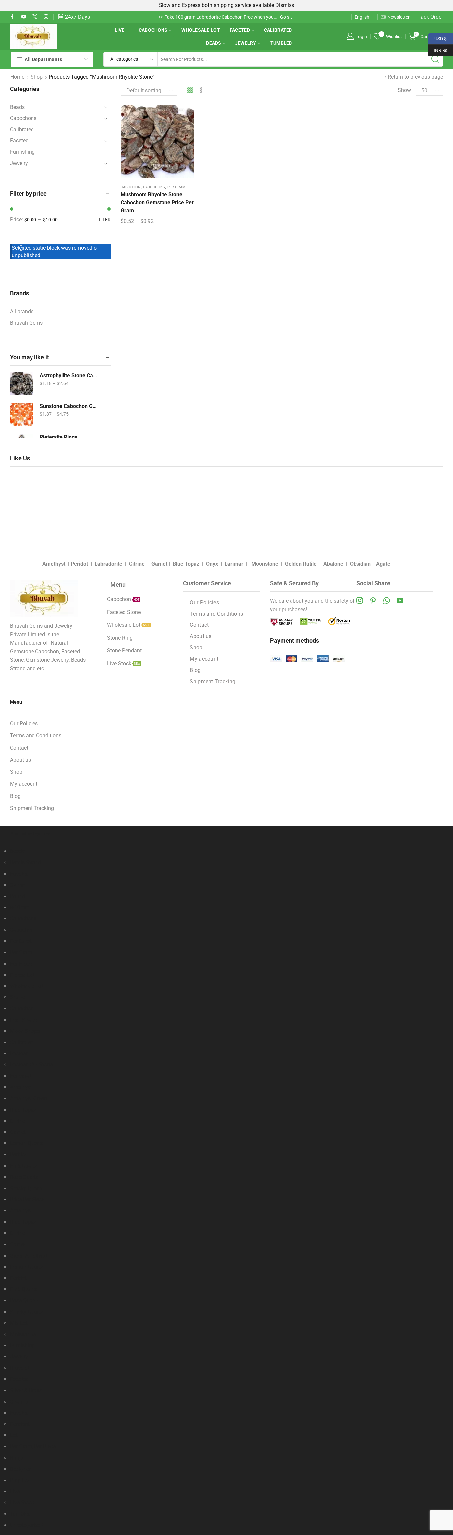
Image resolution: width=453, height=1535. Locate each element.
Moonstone (264, 564)
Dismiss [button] (284, 5)
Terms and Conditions (216, 614)
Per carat (20, 1076)
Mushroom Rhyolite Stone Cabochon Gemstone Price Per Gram (157, 202)
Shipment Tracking (212, 681)
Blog (195, 670)
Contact (199, 625)
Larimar (234, 564)
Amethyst (53, 564)
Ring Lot (20, 1480)
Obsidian (360, 564)
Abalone (333, 564)
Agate (383, 564)
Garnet (159, 564)
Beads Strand (25, 862)
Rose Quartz (24, 1177)
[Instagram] (46, 17)
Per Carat (21, 941)
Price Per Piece (27, 1199)
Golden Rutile (301, 564)
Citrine (137, 564)
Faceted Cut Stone (31, 1064)
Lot (14, 1435)
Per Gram (176, 187)
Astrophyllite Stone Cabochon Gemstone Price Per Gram (69, 375)
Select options (157, 143)
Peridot (79, 564)
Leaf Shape (23, 1020)
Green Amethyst (28, 1256)
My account (204, 659)
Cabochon (131, 187)
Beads (213, 43)
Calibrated (278, 30)
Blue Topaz (186, 564)
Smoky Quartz (26, 1188)
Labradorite (108, 564)
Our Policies (204, 602)
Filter (104, 219)
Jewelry (245, 43)
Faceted (240, 30)
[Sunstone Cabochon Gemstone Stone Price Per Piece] (21, 414)
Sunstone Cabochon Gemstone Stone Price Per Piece (69, 406)
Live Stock (22, 1502)
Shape (17, 997)
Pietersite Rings (58, 437)
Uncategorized (26, 1525)
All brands (21, 311)
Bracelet (19, 1368)
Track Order (429, 17)
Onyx (212, 564)
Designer (20, 1469)
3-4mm (18, 885)
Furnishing (22, 152)
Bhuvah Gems (26, 323)
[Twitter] (34, 17)
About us (200, 636)
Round (17, 896)
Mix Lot (19, 1323)
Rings (16, 1458)
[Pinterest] (373, 600)
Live (120, 30)
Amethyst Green (28, 1098)
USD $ (437, 38)
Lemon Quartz (26, 1143)
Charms (19, 1402)
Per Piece (21, 964)
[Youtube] (23, 17)
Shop (37, 77)
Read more (256, 17)
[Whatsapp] (386, 600)
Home (17, 77)
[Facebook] (12, 17)
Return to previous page (415, 77)
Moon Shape (25, 1031)
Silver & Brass (26, 1390)
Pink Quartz (23, 1166)
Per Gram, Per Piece (33, 1446)
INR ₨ (437, 49)
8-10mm (20, 907)
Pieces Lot (22, 975)
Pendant (20, 1424)
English (362, 17)
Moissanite (23, 1334)
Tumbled (281, 43)
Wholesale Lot (200, 30)
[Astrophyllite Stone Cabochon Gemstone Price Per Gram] (21, 383)
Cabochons (153, 30)
